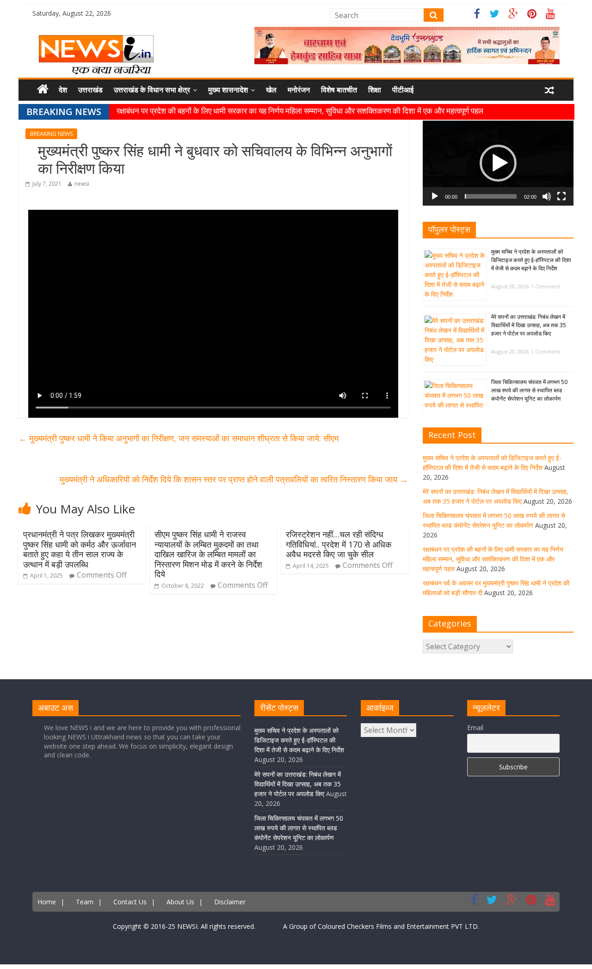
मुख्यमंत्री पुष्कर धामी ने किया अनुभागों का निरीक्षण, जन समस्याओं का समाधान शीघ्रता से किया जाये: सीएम (178, 438)
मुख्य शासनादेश (228, 90)
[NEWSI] (96, 41)
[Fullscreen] (561, 196)
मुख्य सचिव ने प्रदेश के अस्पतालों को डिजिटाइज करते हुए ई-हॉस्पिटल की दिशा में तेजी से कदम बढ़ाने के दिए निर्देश (531, 260)
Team (84, 901)
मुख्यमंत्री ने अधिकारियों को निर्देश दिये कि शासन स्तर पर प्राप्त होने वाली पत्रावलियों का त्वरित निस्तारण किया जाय (234, 479)
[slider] (491, 196)
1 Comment (545, 286)
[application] (498, 163)
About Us (180, 901)
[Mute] (546, 196)
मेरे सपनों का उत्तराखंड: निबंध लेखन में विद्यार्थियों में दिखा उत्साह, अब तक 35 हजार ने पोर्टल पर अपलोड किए (528, 325)
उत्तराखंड (90, 90)
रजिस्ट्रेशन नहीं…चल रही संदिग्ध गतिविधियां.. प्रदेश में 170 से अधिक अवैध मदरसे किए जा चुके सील (338, 544)
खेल (271, 90)
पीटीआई (402, 90)
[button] (498, 163)
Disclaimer (230, 901)
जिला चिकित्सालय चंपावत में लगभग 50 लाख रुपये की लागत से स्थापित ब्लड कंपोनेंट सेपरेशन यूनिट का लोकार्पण (529, 390)
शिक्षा (374, 90)
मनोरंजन (299, 90)
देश (63, 90)
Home (46, 901)
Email (475, 727)
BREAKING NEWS (51, 134)
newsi (81, 184)
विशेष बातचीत (339, 90)
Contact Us (130, 901)
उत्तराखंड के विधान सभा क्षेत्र (152, 90)
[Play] (434, 196)
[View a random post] (549, 90)
